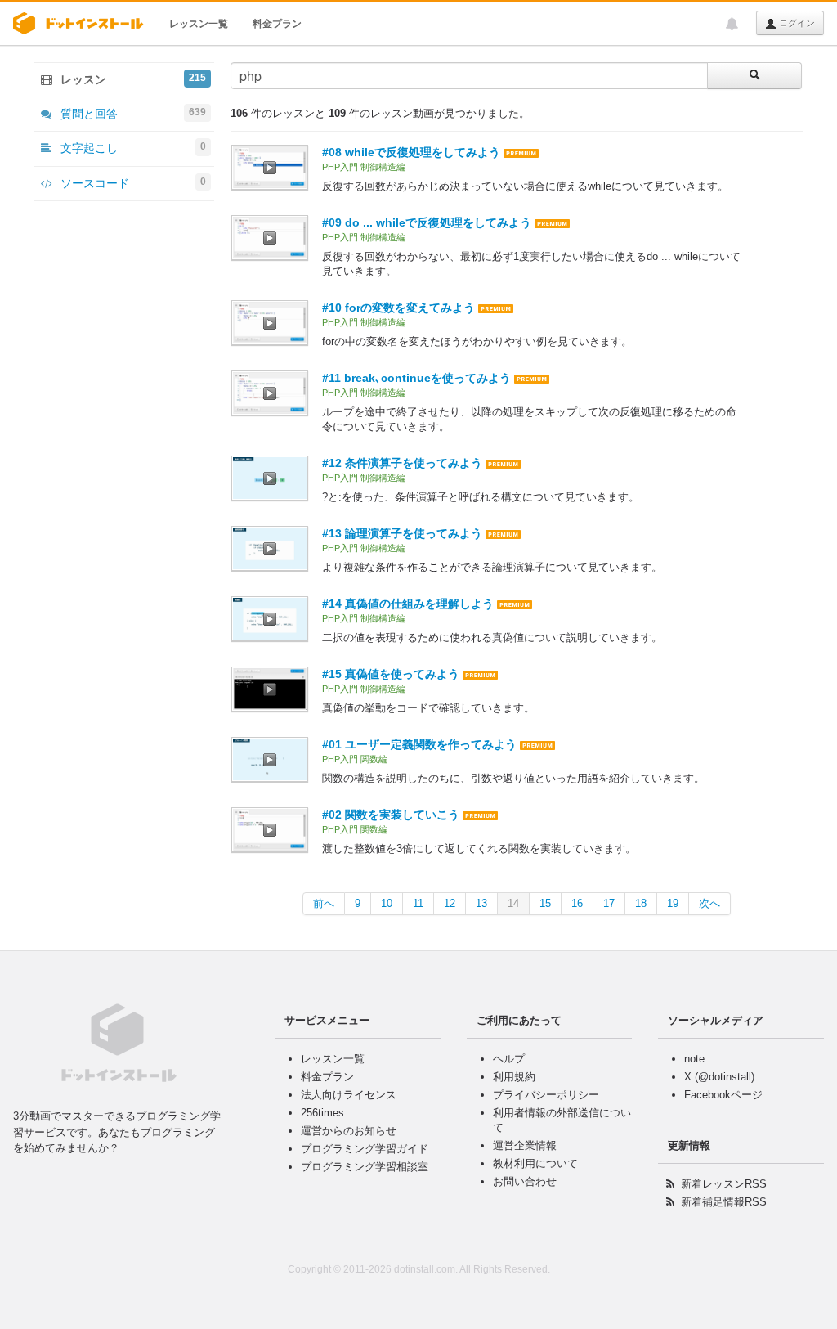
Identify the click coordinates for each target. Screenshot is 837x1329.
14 (513, 903)
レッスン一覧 (198, 23)
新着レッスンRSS (724, 1184)
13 (481, 903)
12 (449, 903)
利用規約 (514, 1077)
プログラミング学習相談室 (364, 1167)
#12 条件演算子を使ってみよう (402, 462)
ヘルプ (509, 1059)
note (694, 1059)
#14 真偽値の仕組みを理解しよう (408, 603)
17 (609, 903)
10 (386, 903)
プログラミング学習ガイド (364, 1149)
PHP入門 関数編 (354, 759)
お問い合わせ (525, 1181)
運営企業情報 (525, 1145)
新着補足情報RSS (724, 1202)
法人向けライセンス (348, 1095)
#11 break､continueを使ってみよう (416, 377)
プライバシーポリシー (546, 1095)
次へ (709, 903)
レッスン (131, 79)
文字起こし (131, 148)
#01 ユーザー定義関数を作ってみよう (419, 744)
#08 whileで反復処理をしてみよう (411, 152)
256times (322, 1113)
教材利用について (535, 1163)
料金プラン (277, 23)
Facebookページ (723, 1095)
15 (545, 903)
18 (641, 903)
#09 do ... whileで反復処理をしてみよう (426, 222)
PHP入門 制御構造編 (363, 167)
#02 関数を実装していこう (390, 814)
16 (577, 903)
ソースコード (131, 183)
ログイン (796, 23)
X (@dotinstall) (719, 1077)
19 (672, 903)
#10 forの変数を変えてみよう (398, 307)
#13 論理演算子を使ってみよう (402, 533)
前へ (323, 903)
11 (418, 903)
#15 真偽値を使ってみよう (390, 673)
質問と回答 (131, 113)
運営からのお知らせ (348, 1131)
